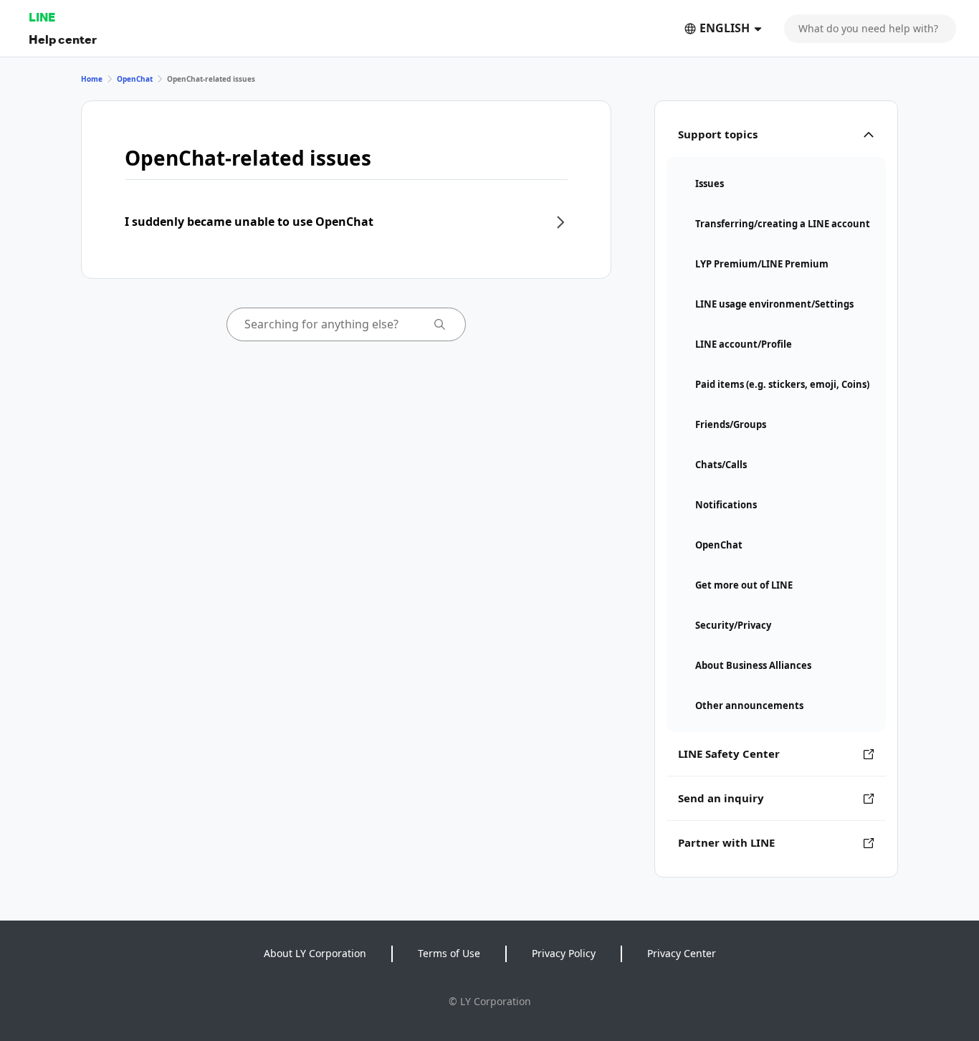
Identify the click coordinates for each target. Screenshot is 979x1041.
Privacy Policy (564, 953)
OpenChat (135, 79)
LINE (42, 16)
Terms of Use (449, 953)
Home (91, 79)
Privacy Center (681, 953)
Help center (63, 39)
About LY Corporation (315, 953)
